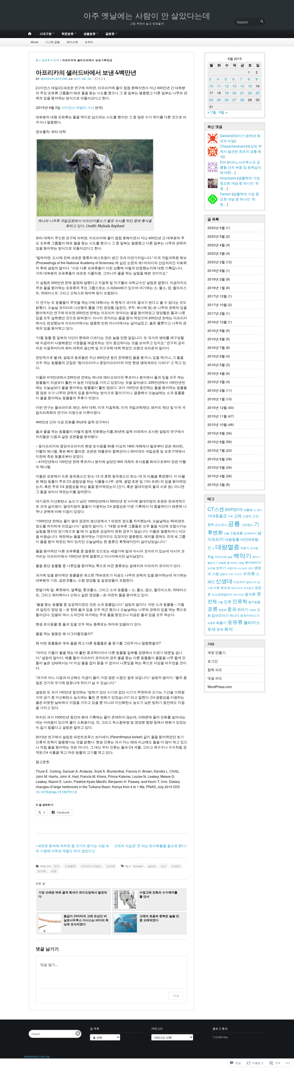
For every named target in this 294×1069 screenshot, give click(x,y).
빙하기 (221, 567)
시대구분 (46, 34)
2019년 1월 (216, 287)
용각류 (250, 594)
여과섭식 (249, 588)
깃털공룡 (236, 533)
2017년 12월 (217, 296)
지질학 (252, 610)
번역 (56, 60)
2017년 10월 (217, 304)
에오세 (225, 587)
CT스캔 (215, 509)
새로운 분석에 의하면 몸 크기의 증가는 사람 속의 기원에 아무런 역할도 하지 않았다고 (72, 848)
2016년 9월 (216, 330)
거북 (230, 516)
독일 (210, 556)
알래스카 (251, 582)
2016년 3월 (216, 381)
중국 (231, 608)
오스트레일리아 (222, 594)
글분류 (110, 34)
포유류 (111, 866)
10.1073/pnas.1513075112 (56, 791)
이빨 (220, 602)
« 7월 (211, 112)
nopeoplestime (54, 78)
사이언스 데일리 (91, 866)
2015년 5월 (216, 467)
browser (138, 866)
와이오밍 (239, 594)
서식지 (238, 574)
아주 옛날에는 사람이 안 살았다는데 (147, 16)
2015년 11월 (217, 416)
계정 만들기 (216, 652)
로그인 (212, 661)
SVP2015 (234, 509)
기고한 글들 (52, 42)
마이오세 (221, 557)
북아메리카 (253, 562)
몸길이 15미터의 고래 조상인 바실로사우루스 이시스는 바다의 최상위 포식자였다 (86, 920)
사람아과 (232, 568)
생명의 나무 (226, 574)
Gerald (225, 135)
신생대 (176, 866)
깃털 (226, 533)
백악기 (242, 555)
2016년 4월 (216, 373)
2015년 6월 (216, 458)
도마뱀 (254, 548)
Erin (223, 162)
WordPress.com (219, 686)
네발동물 (232, 539)
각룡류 (247, 510)
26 (227, 99)
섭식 (163, 866)
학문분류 (68, 34)
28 (242, 99)
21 (242, 92)
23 (258, 92)
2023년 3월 (216, 253)
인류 (228, 601)
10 (211, 85)
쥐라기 (242, 609)
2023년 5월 (216, 236)
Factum (225, 193)
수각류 (249, 573)
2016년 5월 (216, 364)
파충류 (211, 623)
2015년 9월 (216, 433)
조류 (212, 608)
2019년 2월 (216, 279)
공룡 (234, 523)
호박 (220, 629)
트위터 (89, 42)
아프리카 (239, 582)
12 (227, 85)
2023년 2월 (216, 261)
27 (234, 99)
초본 (54, 871)
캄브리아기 (220, 615)
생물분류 (90, 34)
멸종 (230, 557)
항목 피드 (214, 669)
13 (234, 85)
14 (242, 85)
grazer (152, 866)
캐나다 (234, 615)
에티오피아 (237, 588)
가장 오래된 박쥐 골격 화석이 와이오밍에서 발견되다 (73, 894)
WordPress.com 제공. (37, 1056)
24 (211, 99)
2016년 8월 (216, 338)
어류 (217, 587)
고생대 (246, 516)
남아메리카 (250, 533)
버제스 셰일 (237, 563)
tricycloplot (228, 178)
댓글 (176, 995)
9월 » (223, 112)
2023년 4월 (216, 244)
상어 (250, 568)
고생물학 (70, 866)
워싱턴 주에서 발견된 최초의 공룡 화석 (241, 151)
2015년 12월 (217, 407)
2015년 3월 (216, 484)
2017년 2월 (216, 313)
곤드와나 (221, 524)
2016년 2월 (216, 390)
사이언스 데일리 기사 (77, 107)
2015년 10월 (217, 424)
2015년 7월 (216, 450)
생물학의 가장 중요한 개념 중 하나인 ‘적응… (240, 183)
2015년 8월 (216, 441)
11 (219, 85)
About (34, 42)
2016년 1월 (216, 398)
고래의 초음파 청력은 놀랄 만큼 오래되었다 (159, 918)
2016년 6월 (216, 356)
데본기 (244, 548)
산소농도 (242, 568)
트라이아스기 (250, 615)
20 (234, 92)
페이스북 (72, 42)
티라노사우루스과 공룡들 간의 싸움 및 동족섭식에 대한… (240, 167)
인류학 (239, 601)
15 (250, 85)
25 (219, 99)
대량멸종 (227, 546)
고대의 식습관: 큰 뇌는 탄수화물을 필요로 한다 (149, 845)
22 (250, 92)
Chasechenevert (232, 146)
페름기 (221, 622)
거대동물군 (217, 515)
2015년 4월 (216, 475)
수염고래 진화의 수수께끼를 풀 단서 (158, 894)
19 (227, 92)
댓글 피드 (214, 678)
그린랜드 (247, 524)
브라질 (211, 568)
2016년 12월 (217, 321)
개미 (259, 510)
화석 (228, 629)
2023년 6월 (216, 227)
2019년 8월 (216, 270)
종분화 (222, 610)
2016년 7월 (216, 347)
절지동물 (254, 602)
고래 (237, 515)
